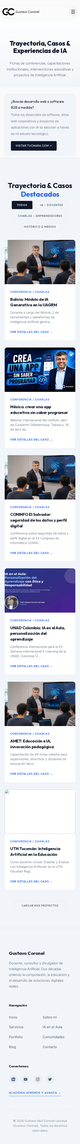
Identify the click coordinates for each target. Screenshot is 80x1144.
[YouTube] (25, 1079)
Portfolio (16, 1037)
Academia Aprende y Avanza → (35, 1092)
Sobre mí (50, 1017)
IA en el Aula (52, 1027)
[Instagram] (37, 1079)
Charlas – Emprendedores (40, 216)
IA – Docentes (51, 205)
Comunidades (53, 1037)
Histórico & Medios (40, 226)
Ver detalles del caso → (31, 332)
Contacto (50, 1047)
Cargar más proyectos (40, 905)
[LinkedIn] (13, 1079)
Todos (22, 205)
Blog (12, 1047)
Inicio (13, 1017)
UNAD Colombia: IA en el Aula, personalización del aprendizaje (37, 633)
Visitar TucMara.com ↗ (34, 145)
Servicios (16, 1027)
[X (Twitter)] (50, 1079)
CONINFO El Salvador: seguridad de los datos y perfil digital (38, 520)
